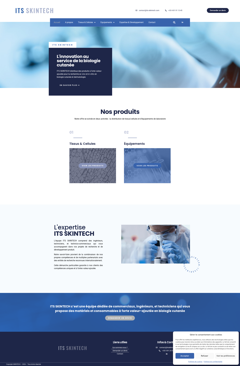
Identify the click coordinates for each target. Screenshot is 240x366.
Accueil (57, 22)
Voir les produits (93, 165)
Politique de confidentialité (213, 361)
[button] (174, 22)
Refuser (204, 356)
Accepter (184, 356)
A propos (69, 22)
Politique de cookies (195, 361)
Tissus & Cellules (85, 22)
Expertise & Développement (132, 22)
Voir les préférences (225, 356)
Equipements (106, 22)
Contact (151, 22)
